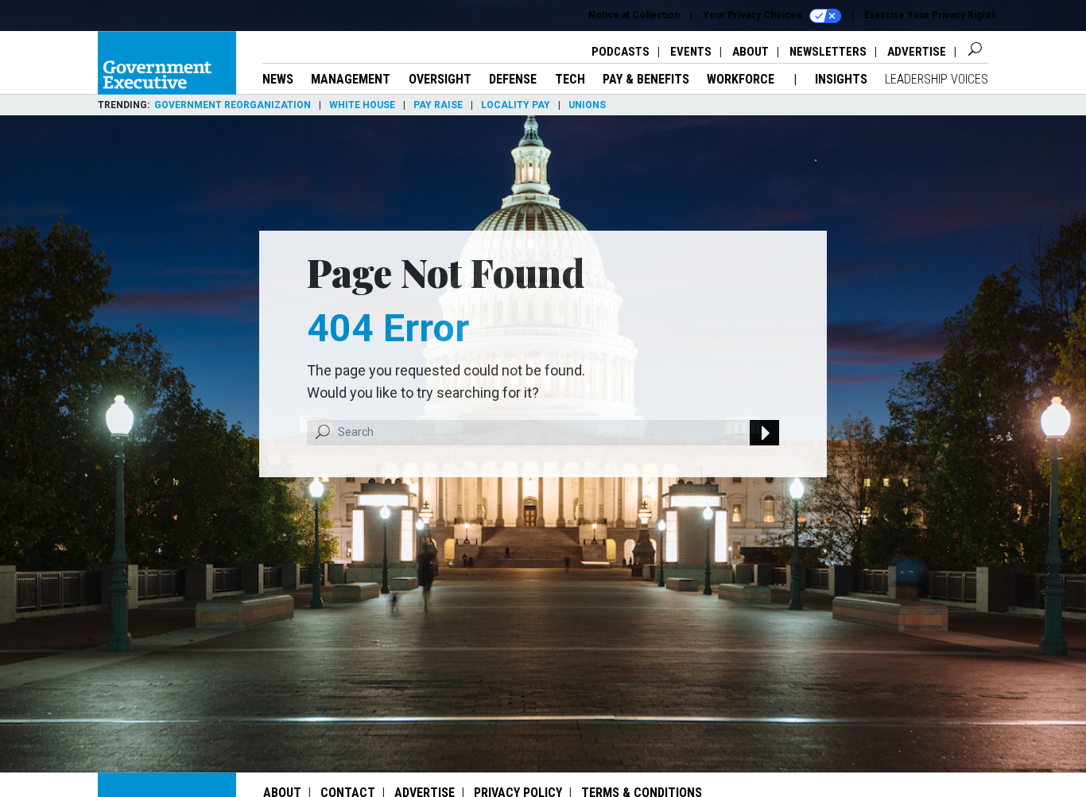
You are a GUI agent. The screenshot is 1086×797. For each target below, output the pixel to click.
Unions (587, 105)
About (750, 52)
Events (691, 52)
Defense (513, 79)
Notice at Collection (634, 15)
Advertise (916, 52)
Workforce (742, 79)
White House (362, 105)
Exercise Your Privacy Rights (930, 15)
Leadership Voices (936, 79)
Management (350, 79)
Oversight (440, 79)
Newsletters (828, 52)
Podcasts (620, 52)
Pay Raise (438, 105)
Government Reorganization (232, 105)
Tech (570, 79)
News (277, 79)
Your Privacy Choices (754, 15)
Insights (841, 79)
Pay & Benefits (646, 79)
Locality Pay (515, 105)
